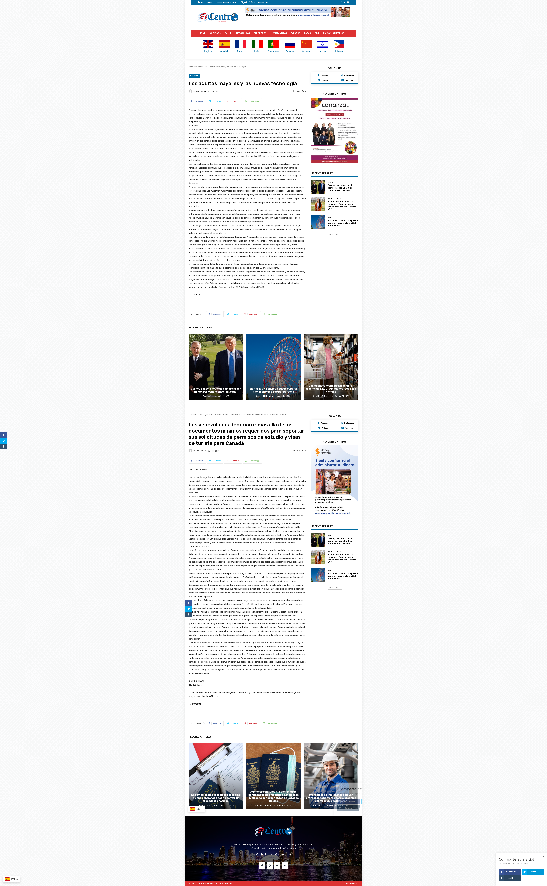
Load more (333, 239)
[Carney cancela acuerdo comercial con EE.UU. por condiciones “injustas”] (318, 192)
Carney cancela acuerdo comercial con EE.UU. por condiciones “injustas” (340, 193)
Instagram (349, 75)
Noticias (192, 67)
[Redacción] (191, 91)
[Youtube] (348, 2)
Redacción (201, 91)
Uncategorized (334, 204)
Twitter (325, 80)
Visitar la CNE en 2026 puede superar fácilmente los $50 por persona (343, 228)
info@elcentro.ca (281, 854)
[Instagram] (342, 75)
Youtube (349, 80)
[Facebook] (341, 2)
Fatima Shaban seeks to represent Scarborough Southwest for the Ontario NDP (342, 211)
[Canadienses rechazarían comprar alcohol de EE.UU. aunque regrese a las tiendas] (331, 367)
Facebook (325, 75)
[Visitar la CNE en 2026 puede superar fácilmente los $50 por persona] (318, 227)
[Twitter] (344, 2)
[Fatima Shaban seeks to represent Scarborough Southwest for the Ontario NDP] (318, 209)
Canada (201, 67)
